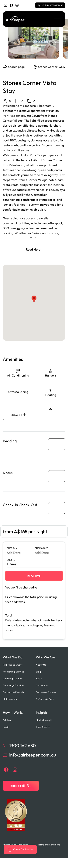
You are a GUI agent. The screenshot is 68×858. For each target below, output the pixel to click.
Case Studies (43, 727)
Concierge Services (14, 685)
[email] (6, 5)
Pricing (7, 720)
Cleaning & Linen (12, 678)
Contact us (42, 685)
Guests (11, 560)
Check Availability (23, 849)
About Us (41, 664)
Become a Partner (46, 692)
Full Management (12, 664)
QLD (62, 67)
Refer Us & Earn (45, 699)
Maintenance (10, 699)
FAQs (39, 678)
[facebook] (11, 5)
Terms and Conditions (49, 844)
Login (6, 727)
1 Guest (12, 564)
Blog (38, 671)
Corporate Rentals (13, 692)
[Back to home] (15, 19)
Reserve (34, 576)
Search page (16, 67)
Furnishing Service (13, 671)
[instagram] (17, 5)
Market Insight (44, 720)
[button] (57, 19)
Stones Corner (47, 67)
